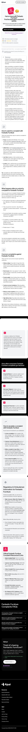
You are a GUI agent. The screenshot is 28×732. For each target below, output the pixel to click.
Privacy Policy (4, 716)
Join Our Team (4, 714)
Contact (3, 711)
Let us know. (8, 52)
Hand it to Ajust (9, 661)
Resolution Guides (5, 699)
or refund (12, 214)
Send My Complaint (21, 2)
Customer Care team (16, 141)
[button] (18, 327)
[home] (3, 2)
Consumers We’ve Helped (7, 697)
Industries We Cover (6, 694)
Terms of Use (4, 719)
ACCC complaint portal (19, 510)
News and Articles (5, 702)
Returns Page (20, 578)
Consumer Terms (5, 721)
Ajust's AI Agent (17, 118)
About (3, 709)
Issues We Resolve (5, 692)
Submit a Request (17, 147)
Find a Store (14, 574)
